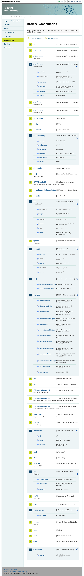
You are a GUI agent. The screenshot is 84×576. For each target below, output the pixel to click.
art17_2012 (38, 102)
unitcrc (41, 232)
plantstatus (43, 483)
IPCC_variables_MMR (46, 288)
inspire (36, 422)
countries (42, 82)
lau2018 (36, 463)
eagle (41, 440)
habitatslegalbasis (45, 341)
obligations (43, 157)
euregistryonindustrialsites (44, 190)
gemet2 (36, 249)
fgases (36, 241)
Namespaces (8, 48)
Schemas (7, 36)
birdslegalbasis (44, 300)
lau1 (35, 452)
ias (34, 379)
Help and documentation (12, 21)
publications (38, 510)
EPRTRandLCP (39, 182)
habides (36, 295)
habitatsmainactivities (46, 348)
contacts (42, 141)
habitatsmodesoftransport (47, 361)
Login (62, 1)
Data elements (9, 32)
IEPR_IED (37, 414)
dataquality (38, 168)
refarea (41, 224)
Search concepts (53, 38)
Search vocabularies (36, 38)
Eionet (13, 16)
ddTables (42, 149)
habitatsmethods (45, 354)
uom (35, 536)
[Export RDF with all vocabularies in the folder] (77, 66)
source (41, 263)
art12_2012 (38, 50)
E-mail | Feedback (10, 569)
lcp (34, 472)
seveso (36, 522)
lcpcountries (43, 479)
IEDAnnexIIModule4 (41, 406)
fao (34, 202)
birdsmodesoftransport (47, 318)
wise (35, 542)
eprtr (35, 174)
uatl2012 (42, 444)
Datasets (7, 25)
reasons (42, 91)
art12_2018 (38, 56)
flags (41, 214)
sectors (41, 489)
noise (35, 504)
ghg (35, 279)
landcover (37, 431)
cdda (35, 124)
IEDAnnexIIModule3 (41, 398)
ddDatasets (43, 145)
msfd (35, 496)
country (42, 555)
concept (42, 254)
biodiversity (38, 118)
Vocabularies (9, 40)
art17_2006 (38, 64)
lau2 (35, 458)
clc (40, 436)
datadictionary (39, 135)
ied (34, 384)
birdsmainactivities (45, 306)
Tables (6, 28)
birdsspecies (43, 324)
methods (42, 86)
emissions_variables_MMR (47, 284)
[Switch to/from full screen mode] (69, 1)
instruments (43, 372)
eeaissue (42, 153)
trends (41, 95)
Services (7, 44)
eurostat (36, 196)
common (37, 130)
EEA (13, 1)
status (41, 161)
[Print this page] (66, 1)
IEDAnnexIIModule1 (41, 390)
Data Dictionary (20, 16)
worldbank (37, 550)
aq (34, 44)
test (35, 530)
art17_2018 (38, 110)
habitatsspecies (44, 366)
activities (42, 72)
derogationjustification (47, 330)
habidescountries (45, 335)
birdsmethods (44, 311)
